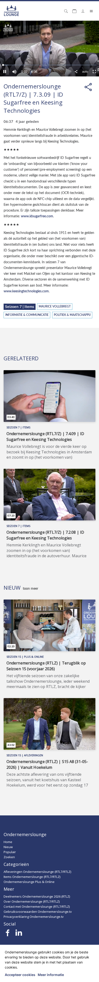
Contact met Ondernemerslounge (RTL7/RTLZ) (37, 906)
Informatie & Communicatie (27, 315)
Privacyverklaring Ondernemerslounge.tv (34, 916)
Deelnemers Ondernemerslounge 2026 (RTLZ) (37, 896)
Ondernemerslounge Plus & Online (29, 882)
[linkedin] (18, 934)
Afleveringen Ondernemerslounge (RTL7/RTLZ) (37, 871)
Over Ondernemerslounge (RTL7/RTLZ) (32, 901)
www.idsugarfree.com (37, 216)
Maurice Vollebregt (55, 306)
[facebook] (8, 934)
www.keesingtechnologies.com (26, 291)
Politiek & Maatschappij (72, 315)
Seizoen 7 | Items (19, 307)
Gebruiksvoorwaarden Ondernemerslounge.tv (38, 911)
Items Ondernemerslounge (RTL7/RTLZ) (32, 877)
